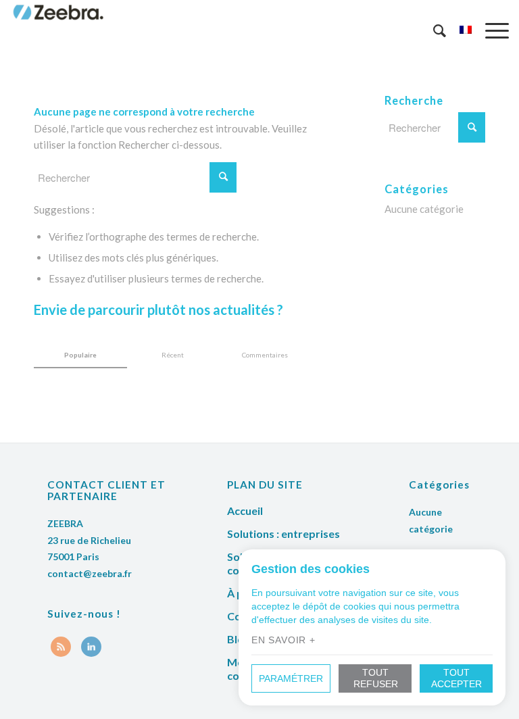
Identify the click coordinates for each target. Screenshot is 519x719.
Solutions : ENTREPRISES (283, 533)
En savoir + (283, 640)
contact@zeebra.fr (89, 573)
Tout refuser (375, 678)
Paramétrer (291, 678)
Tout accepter (456, 678)
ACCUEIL (245, 510)
